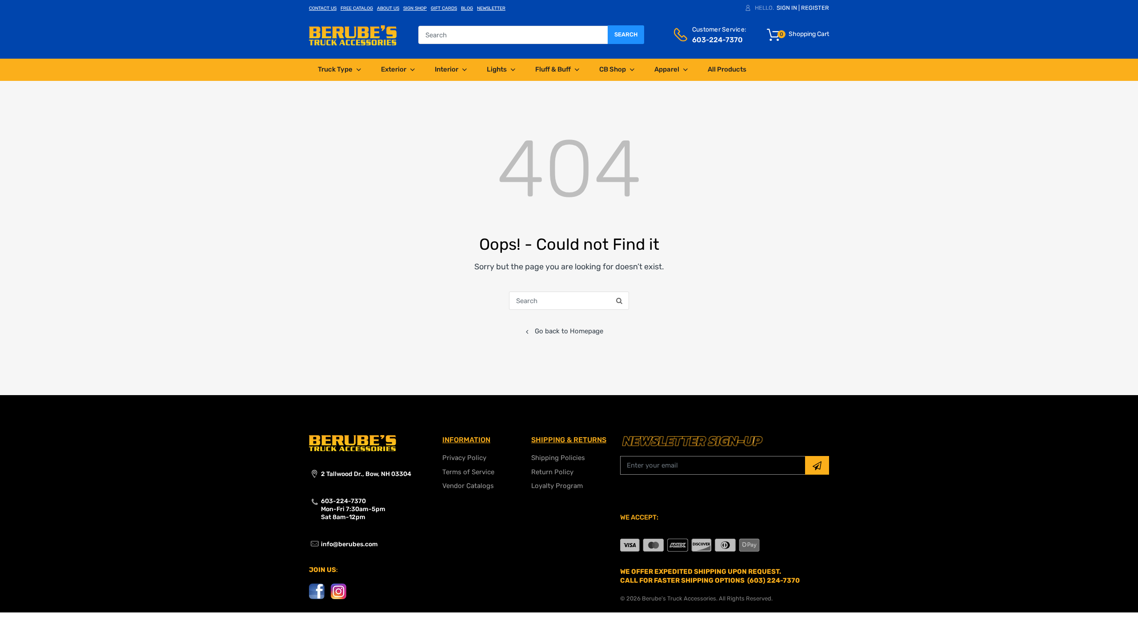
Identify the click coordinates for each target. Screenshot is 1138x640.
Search (625, 34)
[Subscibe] (817, 465)
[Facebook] (317, 591)
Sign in (787, 7)
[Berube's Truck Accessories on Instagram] (338, 591)
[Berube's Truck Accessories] (353, 35)
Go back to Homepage (569, 331)
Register (815, 7)
